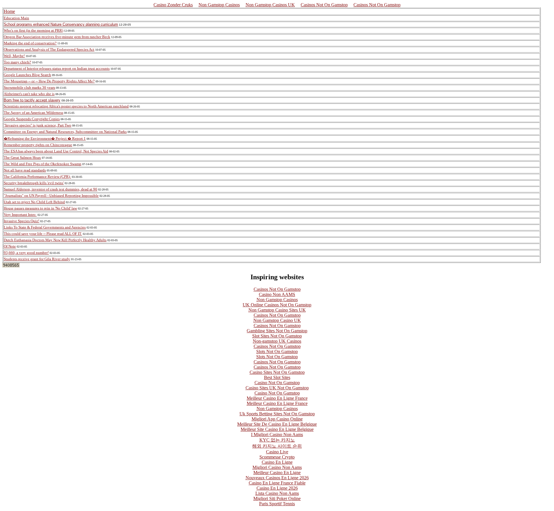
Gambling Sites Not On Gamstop (277, 330)
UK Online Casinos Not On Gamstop (277, 304)
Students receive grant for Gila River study (37, 259)
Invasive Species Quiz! (21, 221)
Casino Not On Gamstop (277, 382)
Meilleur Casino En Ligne (277, 472)
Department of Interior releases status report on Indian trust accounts (57, 68)
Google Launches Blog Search (27, 75)
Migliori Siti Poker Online (277, 498)
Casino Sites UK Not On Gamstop (277, 387)
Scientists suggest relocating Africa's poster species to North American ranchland (66, 106)
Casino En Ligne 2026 (277, 488)
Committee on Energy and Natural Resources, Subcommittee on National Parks (65, 131)
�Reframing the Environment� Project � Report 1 (45, 138)
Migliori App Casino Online (277, 418)
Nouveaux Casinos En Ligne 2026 (277, 477)
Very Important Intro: (20, 214)
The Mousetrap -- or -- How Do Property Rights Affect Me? (49, 81)
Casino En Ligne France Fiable (277, 482)
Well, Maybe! (14, 56)
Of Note (10, 246)
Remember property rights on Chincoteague (38, 145)
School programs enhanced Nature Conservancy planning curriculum (61, 24)
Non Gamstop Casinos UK (270, 4)
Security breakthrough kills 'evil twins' (34, 183)
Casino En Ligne (277, 462)
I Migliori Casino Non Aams (277, 434)
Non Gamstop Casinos (219, 4)
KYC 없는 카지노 (277, 440)
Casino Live (277, 451)
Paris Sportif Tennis (277, 503)
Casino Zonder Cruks (173, 4)
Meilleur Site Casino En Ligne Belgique (277, 429)
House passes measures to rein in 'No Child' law (40, 208)
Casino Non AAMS (277, 294)
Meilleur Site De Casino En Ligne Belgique (277, 424)
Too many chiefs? (17, 62)
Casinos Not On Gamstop (324, 4)
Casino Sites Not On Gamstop (277, 372)
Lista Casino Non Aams (277, 493)
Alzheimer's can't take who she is (29, 94)
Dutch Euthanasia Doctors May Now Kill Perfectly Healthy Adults (55, 240)
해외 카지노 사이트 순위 (277, 446)
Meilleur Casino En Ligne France (277, 398)
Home (9, 11)
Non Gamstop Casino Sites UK (277, 310)
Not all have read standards (25, 170)
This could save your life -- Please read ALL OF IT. (43, 233)
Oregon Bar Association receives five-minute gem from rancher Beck (57, 37)
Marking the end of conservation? (30, 43)
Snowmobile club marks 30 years (29, 87)
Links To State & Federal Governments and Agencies (45, 227)
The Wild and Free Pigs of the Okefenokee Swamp (42, 164)
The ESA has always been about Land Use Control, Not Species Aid (56, 151)
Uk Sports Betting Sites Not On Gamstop (277, 413)
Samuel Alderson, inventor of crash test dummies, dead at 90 (50, 189)
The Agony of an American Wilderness (33, 112)
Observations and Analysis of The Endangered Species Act (49, 49)
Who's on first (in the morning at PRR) (33, 30)
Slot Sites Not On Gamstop (277, 335)
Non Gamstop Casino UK (277, 320)
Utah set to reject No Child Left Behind (34, 202)
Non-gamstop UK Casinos (277, 341)
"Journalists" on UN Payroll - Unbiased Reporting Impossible (51, 195)
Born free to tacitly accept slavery (32, 100)
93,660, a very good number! (26, 252)
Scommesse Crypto (277, 457)
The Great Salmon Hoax (22, 157)
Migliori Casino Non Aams (277, 467)
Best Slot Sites (277, 377)
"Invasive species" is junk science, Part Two (37, 125)
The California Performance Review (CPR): (37, 176)
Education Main (16, 18)
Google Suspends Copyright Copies (32, 119)
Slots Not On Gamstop (277, 351)
